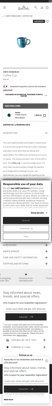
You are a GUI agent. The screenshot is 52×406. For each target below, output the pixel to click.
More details (20, 118)
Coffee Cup (27, 16)
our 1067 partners (20, 188)
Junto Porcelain (13, 16)
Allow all (26, 220)
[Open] (35, 7)
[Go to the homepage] (24, 7)
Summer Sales (5, 1)
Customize (24, 228)
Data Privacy (22, 335)
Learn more (7, 90)
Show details (37, 213)
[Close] (46, 361)
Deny (26, 236)
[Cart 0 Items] (47, 7)
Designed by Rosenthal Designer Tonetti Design (24, 95)
